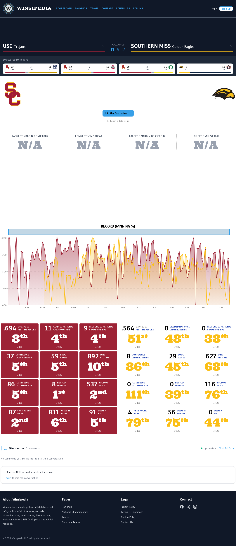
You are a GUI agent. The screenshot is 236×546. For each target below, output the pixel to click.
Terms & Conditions (132, 512)
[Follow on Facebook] (112, 49)
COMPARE (107, 8)
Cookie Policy (128, 517)
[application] (118, 270)
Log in (8, 478)
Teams (65, 517)
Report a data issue (119, 120)
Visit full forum (227, 448)
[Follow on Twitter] (118, 49)
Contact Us (127, 522)
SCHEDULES (123, 8)
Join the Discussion (116, 113)
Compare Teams (71, 522)
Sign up (226, 8)
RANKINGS (81, 8)
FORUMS (138, 8)
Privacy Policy (128, 506)
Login (214, 8)
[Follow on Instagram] (123, 49)
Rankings (67, 506)
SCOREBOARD (64, 8)
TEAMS (94, 8)
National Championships (75, 512)
